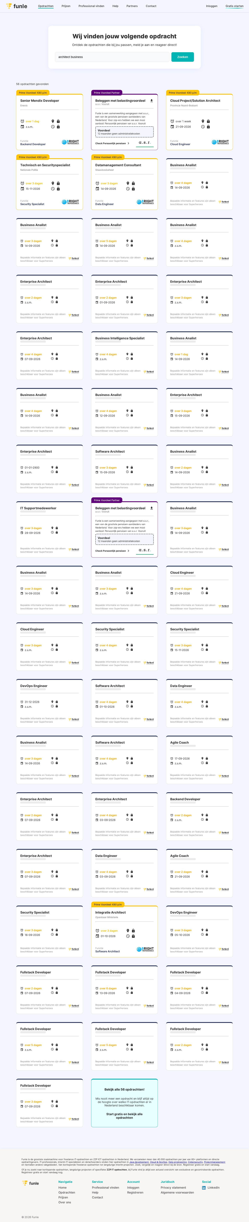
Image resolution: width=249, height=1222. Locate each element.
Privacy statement (173, 1187)
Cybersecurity (195, 1162)
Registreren (135, 1192)
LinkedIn (213, 1187)
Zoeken (182, 57)
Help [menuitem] (115, 6)
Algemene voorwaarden (177, 1192)
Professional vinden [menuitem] (91, 6)
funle (20, 6)
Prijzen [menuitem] (66, 6)
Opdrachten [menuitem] (46, 6)
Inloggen (133, 1187)
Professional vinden (105, 1187)
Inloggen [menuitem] (211, 6)
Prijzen (63, 1197)
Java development (139, 1162)
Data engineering (178, 1162)
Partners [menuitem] (132, 6)
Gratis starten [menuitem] (235, 6)
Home (62, 1187)
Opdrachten (66, 1192)
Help (95, 1192)
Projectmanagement (214, 1162)
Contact (97, 1197)
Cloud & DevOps (158, 1162)
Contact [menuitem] (151, 6)
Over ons (64, 1202)
